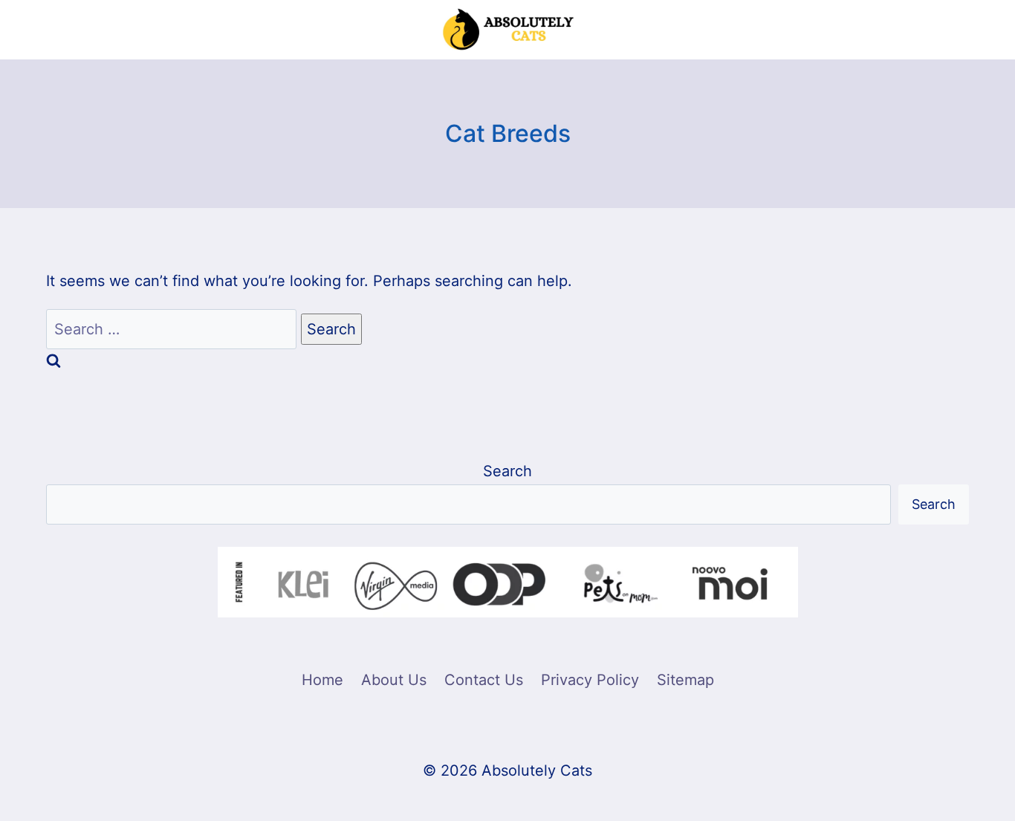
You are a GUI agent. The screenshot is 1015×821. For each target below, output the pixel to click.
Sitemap (685, 680)
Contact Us (483, 680)
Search (507, 471)
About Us (394, 680)
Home (322, 680)
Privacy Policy (590, 680)
